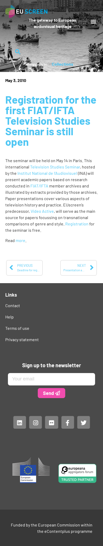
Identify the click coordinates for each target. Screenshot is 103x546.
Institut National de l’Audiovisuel (47, 173)
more (20, 240)
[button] (93, 21)
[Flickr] (51, 422)
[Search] (17, 51)
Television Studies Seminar (55, 166)
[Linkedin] (19, 422)
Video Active (42, 211)
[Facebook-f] (67, 422)
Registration (77, 223)
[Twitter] (83, 422)
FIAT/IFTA (39, 185)
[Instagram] (35, 422)
